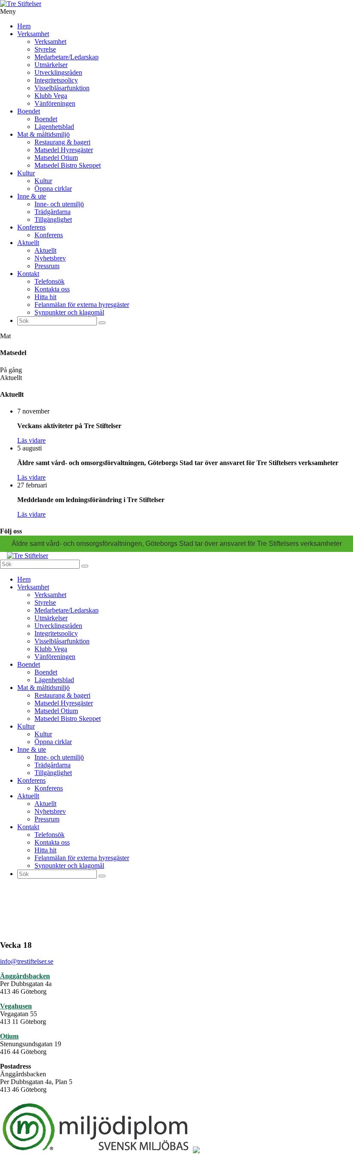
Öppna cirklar (53, 188)
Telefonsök (49, 281)
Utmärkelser (51, 64)
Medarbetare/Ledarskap (66, 57)
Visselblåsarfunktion (62, 88)
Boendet (28, 111)
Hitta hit (45, 296)
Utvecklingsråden (58, 72)
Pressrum (46, 266)
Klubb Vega (50, 95)
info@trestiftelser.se (26, 961)
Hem (24, 26)
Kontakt (28, 273)
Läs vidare (31, 440)
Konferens (31, 227)
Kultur (26, 173)
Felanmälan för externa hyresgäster (81, 304)
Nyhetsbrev (50, 258)
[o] (102, 323)
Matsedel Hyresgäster (63, 149)
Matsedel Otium (56, 157)
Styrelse (45, 49)
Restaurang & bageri (62, 142)
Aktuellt (28, 242)
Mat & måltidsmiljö (43, 134)
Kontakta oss (52, 289)
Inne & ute (31, 196)
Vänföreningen (54, 103)
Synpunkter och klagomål (69, 312)
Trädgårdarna (52, 211)
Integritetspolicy (56, 80)
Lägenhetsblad (54, 126)
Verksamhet (33, 33)
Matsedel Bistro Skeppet (67, 165)
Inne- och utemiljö (59, 204)
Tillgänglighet (53, 219)
